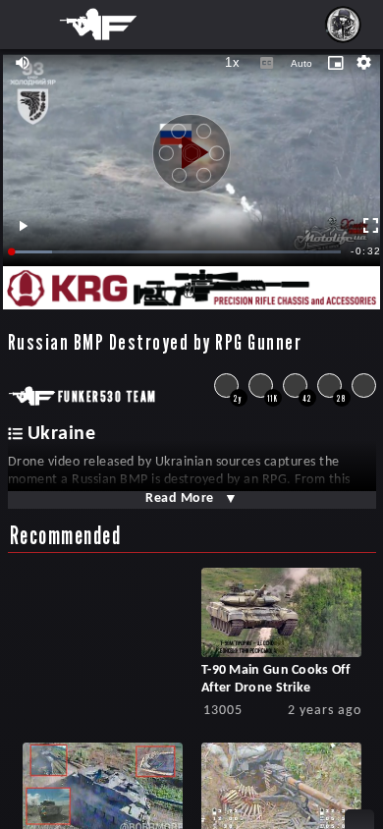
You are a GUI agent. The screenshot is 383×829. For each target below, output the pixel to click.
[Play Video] (191, 145)
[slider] (177, 251)
